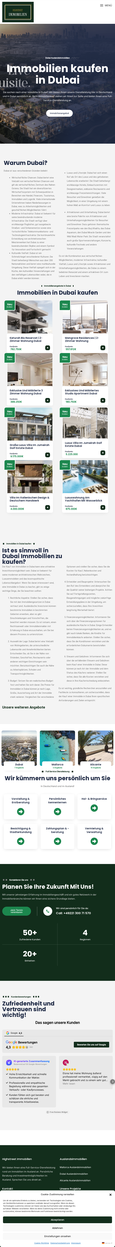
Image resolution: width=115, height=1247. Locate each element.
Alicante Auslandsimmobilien (75, 1180)
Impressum (76, 1243)
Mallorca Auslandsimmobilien (75, 1167)
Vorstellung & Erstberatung (21, 800)
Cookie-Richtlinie (41, 1243)
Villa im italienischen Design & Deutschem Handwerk (29, 499)
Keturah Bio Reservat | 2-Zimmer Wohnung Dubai (26, 339)
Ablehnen (57, 1228)
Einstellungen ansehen (57, 1236)
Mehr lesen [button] (69, 1083)
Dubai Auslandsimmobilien (74, 1173)
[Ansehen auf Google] (66, 1063)
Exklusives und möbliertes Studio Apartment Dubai (82, 392)
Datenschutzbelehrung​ (60, 1243)
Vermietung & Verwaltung (94, 830)
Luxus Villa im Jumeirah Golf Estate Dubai (83, 444)
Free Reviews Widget (59, 1112)
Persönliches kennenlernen (57, 800)
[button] (110, 1194)
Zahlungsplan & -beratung (57, 830)
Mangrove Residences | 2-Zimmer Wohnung (82, 339)
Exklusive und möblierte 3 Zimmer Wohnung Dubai (26, 392)
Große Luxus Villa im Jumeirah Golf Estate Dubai (29, 446)
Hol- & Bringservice (94, 799)
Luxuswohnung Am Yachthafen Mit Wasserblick (83, 499)
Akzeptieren (57, 1219)
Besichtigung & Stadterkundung (21, 830)
